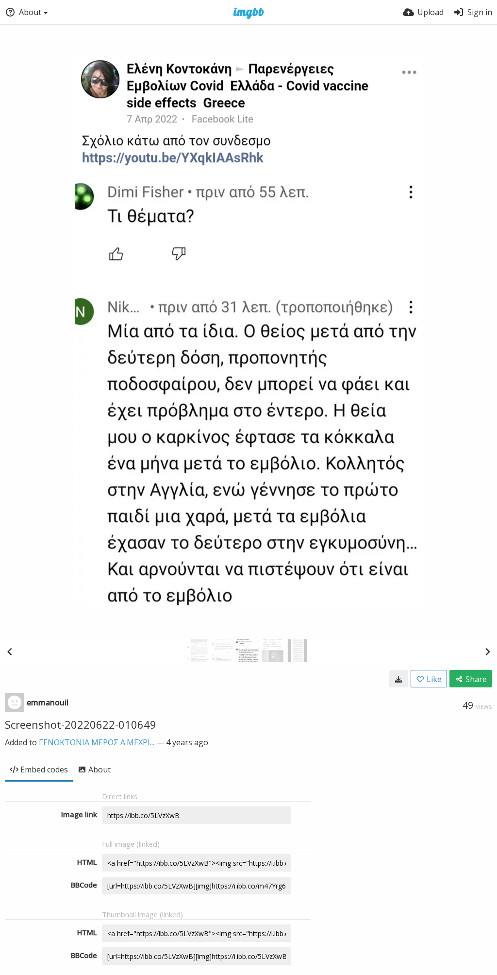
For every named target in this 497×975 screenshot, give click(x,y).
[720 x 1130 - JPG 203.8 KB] (398, 678)
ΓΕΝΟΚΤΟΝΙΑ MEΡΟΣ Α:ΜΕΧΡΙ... (96, 742)
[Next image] (487, 651)
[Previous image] (9, 651)
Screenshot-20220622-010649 (80, 724)
